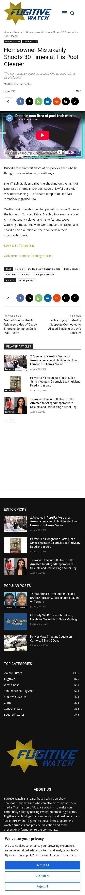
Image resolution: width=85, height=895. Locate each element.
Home (7, 32)
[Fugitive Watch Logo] (27, 13)
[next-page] (12, 420)
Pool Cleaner (71, 268)
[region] (42, 863)
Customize (42, 876)
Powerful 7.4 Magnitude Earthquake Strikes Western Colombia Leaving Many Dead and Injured (55, 381)
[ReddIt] (57, 101)
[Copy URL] (75, 101)
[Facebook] (20, 101)
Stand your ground (43, 274)
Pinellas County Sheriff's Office (43, 268)
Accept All (42, 865)
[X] (29, 101)
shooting (24, 274)
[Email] (66, 101)
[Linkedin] (48, 101)
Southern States (12, 41)
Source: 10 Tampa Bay (19, 245)
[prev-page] (6, 420)
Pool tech (11, 274)
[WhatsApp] (38, 101)
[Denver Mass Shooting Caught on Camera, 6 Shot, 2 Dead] (15, 643)
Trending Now (30, 41)
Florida (19, 268)
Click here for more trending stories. (28, 256)
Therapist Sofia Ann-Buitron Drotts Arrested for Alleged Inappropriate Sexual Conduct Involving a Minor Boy (53, 403)
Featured (18, 32)
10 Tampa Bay (26, 280)
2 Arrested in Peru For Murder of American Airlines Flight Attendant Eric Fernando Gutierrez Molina (54, 360)
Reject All (42, 886)
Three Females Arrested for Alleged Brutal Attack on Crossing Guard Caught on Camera (55, 597)
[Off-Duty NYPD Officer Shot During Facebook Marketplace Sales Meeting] (15, 621)
